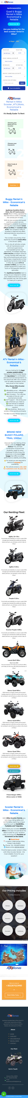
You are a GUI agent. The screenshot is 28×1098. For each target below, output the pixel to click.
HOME (12, 1034)
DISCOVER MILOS (15, 1038)
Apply (22, 83)
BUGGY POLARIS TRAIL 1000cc (14, 435)
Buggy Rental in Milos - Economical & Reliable (14, 202)
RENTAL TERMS (14, 1041)
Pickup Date (6, 50)
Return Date (6, 65)
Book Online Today (13, 995)
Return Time (19, 65)
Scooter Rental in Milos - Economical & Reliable (14, 810)
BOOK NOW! (19, 847)
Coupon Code (9, 80)
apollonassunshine (14, 8)
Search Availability (15, 88)
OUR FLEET (13, 1036)
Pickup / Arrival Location (10, 58)
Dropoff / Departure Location (11, 73)
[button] (14, 185)
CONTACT (13, 1043)
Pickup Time (19, 50)
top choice (11, 376)
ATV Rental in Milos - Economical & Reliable (14, 362)
